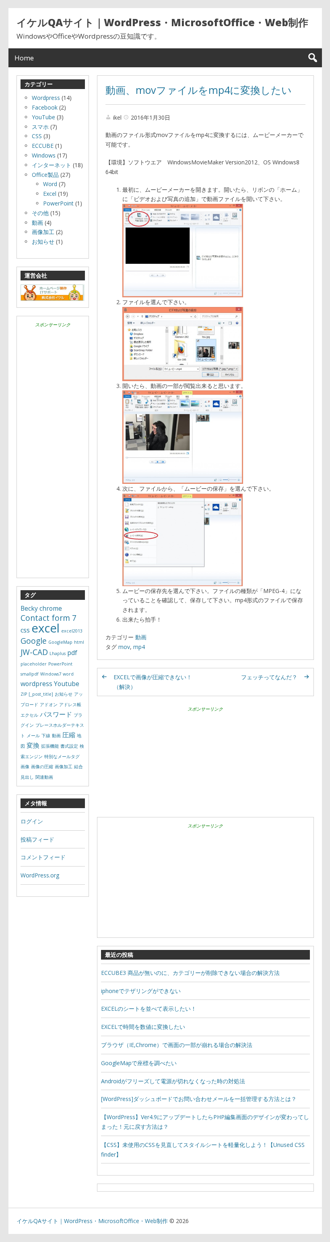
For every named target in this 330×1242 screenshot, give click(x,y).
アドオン (49, 704)
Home (24, 57)
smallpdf (30, 674)
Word (50, 184)
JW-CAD (34, 652)
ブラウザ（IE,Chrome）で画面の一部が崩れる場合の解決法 (176, 1045)
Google (34, 640)
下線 (45, 735)
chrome (50, 608)
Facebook (45, 107)
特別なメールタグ (62, 756)
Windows (44, 155)
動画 (140, 637)
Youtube (66, 683)
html (79, 642)
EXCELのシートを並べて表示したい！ (148, 1008)
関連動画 (44, 777)
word (68, 674)
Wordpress (46, 98)
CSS (37, 136)
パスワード (56, 714)
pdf (72, 652)
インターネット (51, 165)
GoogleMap (60, 642)
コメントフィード (43, 857)
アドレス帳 (70, 704)
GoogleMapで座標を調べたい (139, 1063)
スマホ (40, 127)
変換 (33, 745)
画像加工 (43, 232)
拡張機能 (50, 746)
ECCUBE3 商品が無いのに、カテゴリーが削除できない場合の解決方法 (190, 973)
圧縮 (68, 734)
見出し (27, 777)
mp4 (139, 647)
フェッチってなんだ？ (269, 677)
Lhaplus (58, 653)
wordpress (36, 683)
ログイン (32, 821)
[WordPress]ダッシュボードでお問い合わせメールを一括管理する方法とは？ (199, 1099)
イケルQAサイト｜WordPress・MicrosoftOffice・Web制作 (162, 22)
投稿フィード (37, 839)
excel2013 (71, 631)
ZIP (24, 694)
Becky (29, 608)
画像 (25, 766)
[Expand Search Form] (312, 57)
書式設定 (69, 746)
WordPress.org (40, 875)
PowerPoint (58, 203)
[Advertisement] (205, 770)
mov (124, 647)
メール (33, 735)
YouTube (43, 117)
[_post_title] (41, 694)
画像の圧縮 (42, 766)
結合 (78, 766)
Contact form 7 (48, 617)
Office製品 (45, 174)
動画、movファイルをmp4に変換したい (198, 90)
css (25, 630)
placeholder (34, 664)
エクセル (29, 715)
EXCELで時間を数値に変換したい (143, 1027)
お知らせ (43, 241)
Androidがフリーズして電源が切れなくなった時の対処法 (173, 1081)
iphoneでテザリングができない (141, 991)
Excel (49, 193)
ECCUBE (43, 145)
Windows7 (50, 674)
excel (45, 628)
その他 (40, 213)
